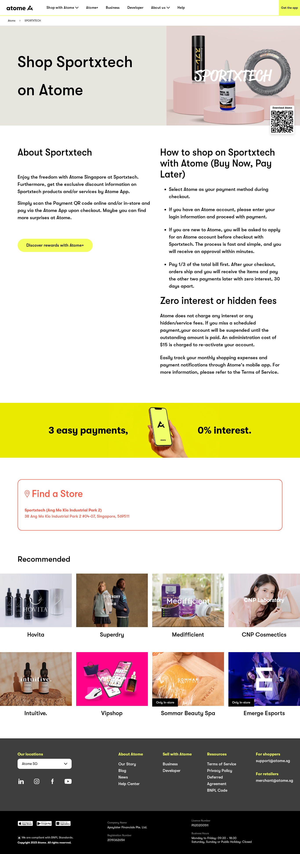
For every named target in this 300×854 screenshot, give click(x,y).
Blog (122, 770)
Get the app (289, 7)
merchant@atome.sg (274, 780)
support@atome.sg (273, 761)
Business (112, 8)
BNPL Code (217, 790)
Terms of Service (221, 764)
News (123, 777)
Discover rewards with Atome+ (55, 245)
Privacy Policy (219, 770)
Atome (11, 20)
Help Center (129, 784)
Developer (135, 8)
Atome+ (92, 8)
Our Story (127, 764)
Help (181, 8)
